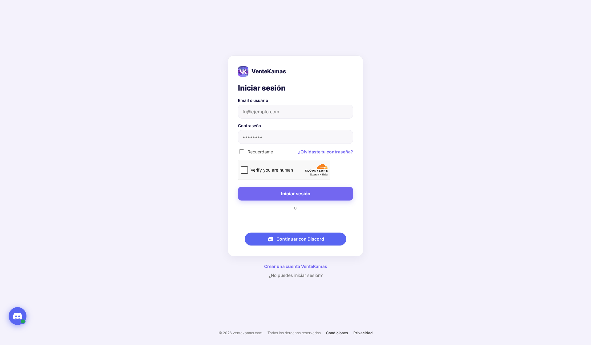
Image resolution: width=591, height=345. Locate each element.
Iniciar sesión (295, 194)
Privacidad (363, 333)
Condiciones (337, 333)
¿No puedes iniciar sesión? (296, 275)
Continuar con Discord (300, 239)
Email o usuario (253, 100)
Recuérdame (260, 151)
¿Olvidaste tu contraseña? (325, 151)
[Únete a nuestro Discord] (17, 316)
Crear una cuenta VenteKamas (295, 266)
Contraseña (249, 125)
